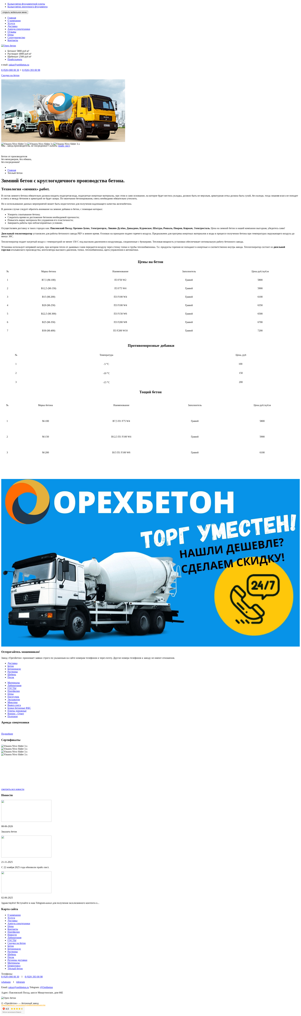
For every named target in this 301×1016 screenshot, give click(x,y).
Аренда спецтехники (19, 29)
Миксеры (13, 702)
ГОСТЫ (12, 688)
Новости (12, 934)
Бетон (11, 666)
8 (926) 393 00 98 (34, 976)
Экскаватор (14, 699)
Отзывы (12, 32)
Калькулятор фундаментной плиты (26, 4)
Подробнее (7, 733)
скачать (18, 59)
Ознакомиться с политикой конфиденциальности (23, 1005)
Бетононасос (14, 669)
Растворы (13, 671)
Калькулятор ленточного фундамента (28, 6)
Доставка (12, 26)
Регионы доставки (17, 960)
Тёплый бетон (15, 968)
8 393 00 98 (31, 70)
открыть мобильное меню (15, 12)
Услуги (11, 23)
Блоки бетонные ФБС (19, 708)
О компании (14, 20)
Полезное (13, 716)
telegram (20, 982)
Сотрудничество (16, 37)
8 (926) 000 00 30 (10, 976)
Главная (12, 17)
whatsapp (6, 982)
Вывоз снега (14, 705)
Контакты (13, 40)
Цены (11, 34)
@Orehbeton (46, 987)
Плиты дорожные (17, 710)
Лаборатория (14, 685)
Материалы (14, 682)
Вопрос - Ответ (16, 713)
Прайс (11, 59)
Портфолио (14, 691)
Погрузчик (13, 696)
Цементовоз (14, 965)
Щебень (12, 674)
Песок (11, 677)
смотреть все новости (12, 789)
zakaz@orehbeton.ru (19, 64)
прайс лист (64, 145)
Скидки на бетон (10, 75)
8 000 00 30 (10, 70)
